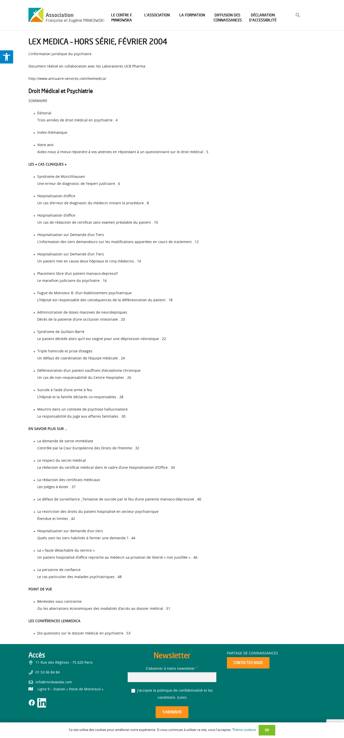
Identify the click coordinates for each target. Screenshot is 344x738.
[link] (6, 56)
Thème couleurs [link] (244, 730)
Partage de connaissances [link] (252, 653)
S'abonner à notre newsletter (172, 668)
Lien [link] (181, 697)
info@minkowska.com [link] (54, 682)
